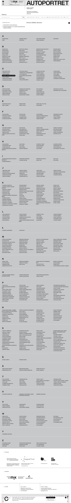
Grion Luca (39, 132)
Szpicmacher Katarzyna (59, 347)
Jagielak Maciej (5, 171)
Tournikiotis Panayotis (7, 383)
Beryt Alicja (22, 57)
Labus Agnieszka (6, 214)
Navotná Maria (5, 262)
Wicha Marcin (22, 417)
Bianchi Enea (22, 60)
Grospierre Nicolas (41, 133)
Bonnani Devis (39, 59)
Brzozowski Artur (57, 53)
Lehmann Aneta (22, 215)
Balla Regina (5, 53)
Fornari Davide (22, 118)
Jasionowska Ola (23, 176)
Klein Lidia (21, 195)
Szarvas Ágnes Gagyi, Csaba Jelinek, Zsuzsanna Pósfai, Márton (59, 332)
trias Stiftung (22, 383)
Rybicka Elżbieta (57, 318)
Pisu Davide (38, 286)
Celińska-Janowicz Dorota (8, 75)
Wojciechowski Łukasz (41, 420)
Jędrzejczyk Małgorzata (59, 171)
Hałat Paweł (22, 147)
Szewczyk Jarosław (58, 344)
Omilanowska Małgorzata (42, 274)
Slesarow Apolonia (24, 330)
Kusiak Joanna (56, 202)
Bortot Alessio (57, 50)
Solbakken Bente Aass (24, 340)
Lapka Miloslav (5, 215)
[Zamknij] (65, 497)
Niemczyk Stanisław (58, 261)
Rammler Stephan (6, 318)
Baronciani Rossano (7, 60)
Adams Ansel (5, 38)
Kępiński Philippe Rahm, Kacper (26, 191)
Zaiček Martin (5, 444)
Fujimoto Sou (56, 118)
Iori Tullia (55, 158)
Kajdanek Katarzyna (7, 185)
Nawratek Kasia (6, 264)
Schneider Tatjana (6, 338)
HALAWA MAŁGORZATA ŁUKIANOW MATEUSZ (9, 149)
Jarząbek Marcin (23, 174)
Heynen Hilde (39, 147)
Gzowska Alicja (57, 133)
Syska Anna (39, 349)
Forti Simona (39, 114)
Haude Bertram (40, 145)
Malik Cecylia (5, 250)
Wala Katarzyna (6, 417)
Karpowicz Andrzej (7, 200)
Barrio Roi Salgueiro (7, 62)
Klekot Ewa (22, 196)
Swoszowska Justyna (41, 346)
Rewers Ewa (22, 318)
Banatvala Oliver (6, 56)
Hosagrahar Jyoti (57, 145)
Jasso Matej (39, 170)
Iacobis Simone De (6, 161)
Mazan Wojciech (23, 252)
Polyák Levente (40, 298)
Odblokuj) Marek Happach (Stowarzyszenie (8, 275)
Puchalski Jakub (57, 299)
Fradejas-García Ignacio (42, 115)
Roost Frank (39, 314)
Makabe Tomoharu (6, 246)
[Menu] (3, 1)
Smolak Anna (22, 336)
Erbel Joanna (5, 105)
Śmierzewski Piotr (6, 370)
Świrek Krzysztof (40, 368)
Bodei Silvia (39, 56)
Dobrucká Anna (6, 94)
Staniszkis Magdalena (24, 349)
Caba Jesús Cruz (6, 71)
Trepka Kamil (22, 382)
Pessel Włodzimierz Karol (25, 289)
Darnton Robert (6, 88)
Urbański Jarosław (40, 394)
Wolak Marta (39, 425)
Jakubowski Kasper (6, 174)
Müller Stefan (56, 248)
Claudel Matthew (40, 71)
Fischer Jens (22, 114)
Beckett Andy (22, 54)
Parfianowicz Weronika (7, 298)
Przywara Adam (57, 296)
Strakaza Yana (39, 340)
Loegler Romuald (57, 214)
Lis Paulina (38, 215)
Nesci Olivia (22, 264)
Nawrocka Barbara (23, 261)
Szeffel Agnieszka (57, 339)
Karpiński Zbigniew (6, 199)
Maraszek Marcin (23, 242)
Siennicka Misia (5, 340)
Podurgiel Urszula (40, 292)
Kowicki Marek (39, 195)
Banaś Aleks (5, 54)
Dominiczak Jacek (23, 90)
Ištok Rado (55, 160)
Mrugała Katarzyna (58, 246)
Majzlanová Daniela (7, 245)
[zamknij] (69, 23)
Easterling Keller (6, 103)
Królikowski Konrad (58, 194)
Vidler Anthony (40, 405)
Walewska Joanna (6, 419)
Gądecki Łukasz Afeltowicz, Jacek (8, 134)
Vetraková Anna (40, 404)
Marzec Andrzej (23, 248)
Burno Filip (56, 57)
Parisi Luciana (5, 299)
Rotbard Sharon (40, 320)
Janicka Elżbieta (23, 170)
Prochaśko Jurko (57, 292)
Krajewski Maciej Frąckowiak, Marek (43, 203)
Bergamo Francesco (24, 56)
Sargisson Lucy (6, 333)
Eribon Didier (22, 103)
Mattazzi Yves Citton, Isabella (26, 249)
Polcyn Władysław (40, 296)
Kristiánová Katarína (58, 191)
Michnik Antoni (39, 249)
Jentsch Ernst (39, 174)
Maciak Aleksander (6, 239)
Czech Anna (56, 74)
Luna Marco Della (57, 218)
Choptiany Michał (23, 71)
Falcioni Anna (5, 114)
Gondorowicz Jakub (24, 133)
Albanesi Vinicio (23, 38)
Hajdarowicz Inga (6, 145)
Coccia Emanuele (40, 74)
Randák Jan (5, 320)
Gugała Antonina (57, 130)
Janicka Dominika (6, 176)
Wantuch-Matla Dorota (7, 423)
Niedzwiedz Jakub (40, 265)
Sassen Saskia (5, 335)
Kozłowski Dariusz (40, 198)
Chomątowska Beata (7, 79)
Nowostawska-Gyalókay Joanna (61, 265)
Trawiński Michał (23, 379)
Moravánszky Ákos (57, 245)
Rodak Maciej (39, 310)
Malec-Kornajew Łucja (7, 249)
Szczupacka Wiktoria (58, 337)
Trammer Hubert (6, 384)
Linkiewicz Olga (40, 214)
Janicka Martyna (23, 171)
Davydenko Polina (6, 90)
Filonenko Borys (6, 117)
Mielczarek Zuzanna (41, 250)
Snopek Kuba (22, 338)
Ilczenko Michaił (23, 160)
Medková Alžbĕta (40, 242)
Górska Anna (39, 127)
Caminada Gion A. (6, 72)
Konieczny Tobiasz (23, 204)
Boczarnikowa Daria (41, 54)
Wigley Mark (22, 419)
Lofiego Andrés (57, 215)
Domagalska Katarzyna (24, 88)
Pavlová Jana (22, 285)
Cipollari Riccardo (23, 79)
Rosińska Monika (40, 318)
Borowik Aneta (56, 49)
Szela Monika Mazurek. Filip (59, 340)
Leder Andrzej (5, 220)
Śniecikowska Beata (23, 368)
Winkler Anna (22, 423)
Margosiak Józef (23, 243)
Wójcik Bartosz (57, 419)
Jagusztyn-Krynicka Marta (8, 173)
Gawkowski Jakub (6, 130)
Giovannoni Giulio (23, 132)
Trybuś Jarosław (40, 383)
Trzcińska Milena (40, 384)
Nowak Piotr (56, 264)
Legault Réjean (22, 214)
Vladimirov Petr (40, 407)
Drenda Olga (22, 91)
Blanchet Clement (40, 52)
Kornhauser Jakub (40, 188)
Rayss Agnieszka (23, 314)
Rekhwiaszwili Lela (23, 317)
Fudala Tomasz (57, 117)
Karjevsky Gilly (6, 192)
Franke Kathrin (39, 118)
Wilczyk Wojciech (23, 420)
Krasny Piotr (56, 186)
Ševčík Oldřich (5, 359)
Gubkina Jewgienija (57, 127)
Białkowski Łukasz (23, 59)
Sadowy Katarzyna (6, 330)
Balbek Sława (5, 52)
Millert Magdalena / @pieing (60, 239)
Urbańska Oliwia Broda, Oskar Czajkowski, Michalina (26, 395)
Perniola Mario (22, 288)
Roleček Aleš (39, 311)
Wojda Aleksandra (40, 422)
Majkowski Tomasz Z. (7, 243)
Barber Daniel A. (6, 57)
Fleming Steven (23, 117)
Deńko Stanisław (6, 93)
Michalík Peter (39, 246)
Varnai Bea (21, 405)
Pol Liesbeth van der (41, 295)
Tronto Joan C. (39, 379)
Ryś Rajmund (56, 320)
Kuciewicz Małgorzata (58, 199)
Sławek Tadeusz (23, 332)
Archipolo (21, 40)
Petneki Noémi (22, 291)
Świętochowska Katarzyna (25, 370)
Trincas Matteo (23, 384)
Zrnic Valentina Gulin (41, 443)
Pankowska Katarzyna (7, 295)
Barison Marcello (6, 59)
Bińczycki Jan (39, 50)
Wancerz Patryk (6, 422)
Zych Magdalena (40, 444)
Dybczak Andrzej (40, 93)
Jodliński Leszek (57, 173)
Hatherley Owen (40, 144)
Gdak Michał (22, 127)
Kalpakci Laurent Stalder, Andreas (8, 187)
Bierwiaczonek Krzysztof (42, 49)
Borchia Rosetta (40, 62)
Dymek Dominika (40, 94)
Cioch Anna (22, 78)
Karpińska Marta (6, 197)
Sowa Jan (21, 343)
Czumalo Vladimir (57, 77)
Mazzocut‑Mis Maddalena (42, 239)
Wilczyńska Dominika (24, 422)
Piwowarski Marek (40, 288)
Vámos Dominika (6, 405)
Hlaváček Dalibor (57, 144)
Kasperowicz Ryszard (7, 205)
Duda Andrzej (39, 88)
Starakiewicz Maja (40, 332)
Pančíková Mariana (6, 293)
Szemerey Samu (57, 341)
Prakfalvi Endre (57, 291)
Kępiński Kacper (23, 189)
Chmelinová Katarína (7, 78)
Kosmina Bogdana (40, 191)
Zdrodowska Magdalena (25, 443)
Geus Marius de (22, 129)
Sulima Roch (39, 343)
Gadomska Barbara (6, 127)
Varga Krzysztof (6, 407)
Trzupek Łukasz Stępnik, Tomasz (60, 380)
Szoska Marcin (56, 346)
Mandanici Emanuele (24, 239)
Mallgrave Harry (6, 252)
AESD (3, 40)
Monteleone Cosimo (58, 243)
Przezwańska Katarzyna (59, 295)
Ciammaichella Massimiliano (26, 72)
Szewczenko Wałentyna (59, 343)
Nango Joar (5, 261)
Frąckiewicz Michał (58, 114)
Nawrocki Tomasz (23, 262)
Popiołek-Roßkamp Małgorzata (60, 286)
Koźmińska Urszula (40, 199)
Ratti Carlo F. (22, 311)
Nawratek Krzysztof (7, 265)
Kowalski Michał (40, 194)
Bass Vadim (21, 50)
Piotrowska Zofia (23, 298)
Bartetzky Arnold (23, 49)
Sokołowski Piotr (23, 339)
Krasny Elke (56, 185)
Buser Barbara (56, 60)
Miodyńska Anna (57, 242)
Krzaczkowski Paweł (58, 196)
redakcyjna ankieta (23, 315)
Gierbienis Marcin (23, 130)
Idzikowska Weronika (24, 158)
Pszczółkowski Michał (58, 298)
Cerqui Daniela (5, 77)
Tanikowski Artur (6, 380)
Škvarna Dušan (22, 359)
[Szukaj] (23, 17)
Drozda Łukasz (22, 93)
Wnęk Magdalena (40, 419)
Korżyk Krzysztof (40, 189)
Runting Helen (56, 312)
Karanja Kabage (6, 190)
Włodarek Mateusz (40, 417)
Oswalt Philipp (39, 276)
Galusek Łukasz (6, 129)
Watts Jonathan (6, 425)
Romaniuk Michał (40, 312)
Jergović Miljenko (40, 176)
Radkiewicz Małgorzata (7, 314)
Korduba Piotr (39, 186)
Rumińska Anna (56, 311)
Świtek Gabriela (40, 370)
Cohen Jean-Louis (40, 75)
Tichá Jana (4, 382)
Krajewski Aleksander (41, 201)
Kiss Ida (21, 194)
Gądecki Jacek (5, 132)
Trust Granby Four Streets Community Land (42, 381)
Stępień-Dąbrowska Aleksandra (43, 338)
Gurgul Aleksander (58, 132)
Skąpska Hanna (5, 349)
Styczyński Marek (40, 342)
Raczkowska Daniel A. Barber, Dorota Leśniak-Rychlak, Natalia (9, 311)
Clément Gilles (39, 72)
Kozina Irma (39, 196)
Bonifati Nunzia (40, 57)
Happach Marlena (23, 148)
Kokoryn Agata (22, 198)
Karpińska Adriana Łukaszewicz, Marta (9, 196)
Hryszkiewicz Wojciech (59, 148)
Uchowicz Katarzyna (7, 394)
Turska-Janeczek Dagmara (59, 382)
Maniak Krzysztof (23, 240)
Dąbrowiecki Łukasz (7, 91)
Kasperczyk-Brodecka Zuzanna (9, 203)
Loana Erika (39, 220)
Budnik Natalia (56, 54)
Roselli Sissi (39, 317)
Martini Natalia (22, 246)
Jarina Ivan (21, 173)
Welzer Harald (22, 416)
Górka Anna (22, 135)
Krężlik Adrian (56, 189)
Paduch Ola (5, 285)
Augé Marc (55, 38)
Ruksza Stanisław (57, 310)
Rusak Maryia (56, 314)
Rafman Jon (5, 315)
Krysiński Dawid (57, 195)
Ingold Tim (38, 160)
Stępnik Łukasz (39, 339)
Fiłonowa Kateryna (6, 118)
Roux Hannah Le (40, 321)
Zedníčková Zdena (23, 444)
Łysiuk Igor (21, 230)
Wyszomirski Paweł (57, 422)
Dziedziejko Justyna (58, 88)
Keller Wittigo (22, 186)
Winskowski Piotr (23, 425)
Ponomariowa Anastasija (42, 299)
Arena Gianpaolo (40, 40)
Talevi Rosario (5, 379)
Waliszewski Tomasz (7, 420)
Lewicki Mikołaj (23, 218)
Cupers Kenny (56, 71)
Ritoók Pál (21, 320)
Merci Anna (39, 245)
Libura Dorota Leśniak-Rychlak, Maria (26, 221)
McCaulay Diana (40, 240)
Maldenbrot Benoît (6, 248)
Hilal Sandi (39, 148)
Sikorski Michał (6, 343)
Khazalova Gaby (23, 192)
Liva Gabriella (39, 218)
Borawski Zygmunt (40, 60)
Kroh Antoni (56, 192)
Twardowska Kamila (58, 384)
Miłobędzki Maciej (57, 240)
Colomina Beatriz (40, 77)
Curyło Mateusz (57, 72)
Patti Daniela (5, 301)
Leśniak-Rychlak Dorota (25, 217)
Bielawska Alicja (23, 62)
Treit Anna (21, 380)
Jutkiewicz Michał (57, 174)
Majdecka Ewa (5, 240)
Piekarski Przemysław (24, 296)
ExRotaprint (39, 105)
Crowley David (39, 79)
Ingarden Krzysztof (41, 158)
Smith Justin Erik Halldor (25, 335)
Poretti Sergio (56, 288)
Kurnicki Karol (56, 201)
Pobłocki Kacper (40, 289)
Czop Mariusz (56, 75)
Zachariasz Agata (6, 443)
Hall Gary (21, 145)
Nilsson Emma (56, 262)
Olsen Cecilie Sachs (24, 276)
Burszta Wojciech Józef (59, 59)
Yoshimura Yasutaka (7, 434)
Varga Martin (22, 404)
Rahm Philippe (5, 317)
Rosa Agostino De (40, 315)
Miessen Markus (40, 252)
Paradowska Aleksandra (8, 296)
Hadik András (5, 144)
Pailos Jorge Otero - (7, 289)
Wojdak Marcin (40, 423)
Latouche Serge (6, 217)
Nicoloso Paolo (40, 264)
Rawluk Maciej (22, 312)
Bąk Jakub (21, 53)
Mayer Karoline (23, 250)
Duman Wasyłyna (40, 91)
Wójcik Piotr (56, 420)
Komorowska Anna (23, 201)
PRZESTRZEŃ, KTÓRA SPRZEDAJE (10, 25)
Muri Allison (56, 250)
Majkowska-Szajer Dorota (8, 242)
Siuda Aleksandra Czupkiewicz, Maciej (9, 346)
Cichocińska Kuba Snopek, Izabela (25, 76)
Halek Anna (22, 144)
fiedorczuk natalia (6, 115)
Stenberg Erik (39, 336)
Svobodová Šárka (40, 345)
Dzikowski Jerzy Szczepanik (59, 90)
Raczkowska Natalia (7, 312)
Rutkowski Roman (57, 317)
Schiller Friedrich (6, 336)
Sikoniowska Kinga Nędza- (8, 342)
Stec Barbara (39, 333)
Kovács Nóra (39, 192)
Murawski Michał (57, 249)
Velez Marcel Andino (24, 407)
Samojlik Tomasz (6, 332)
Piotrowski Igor (23, 299)
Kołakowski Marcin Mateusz (25, 199)
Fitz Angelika (22, 115)
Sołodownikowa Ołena (24, 342)
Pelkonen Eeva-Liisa (23, 286)
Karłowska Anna (6, 193)
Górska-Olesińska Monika (42, 129)
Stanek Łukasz (22, 348)
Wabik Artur (5, 416)
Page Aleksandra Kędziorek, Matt (8, 287)
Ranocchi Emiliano (6, 321)
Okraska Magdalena (24, 274)
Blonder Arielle (40, 53)
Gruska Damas (39, 135)
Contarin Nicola (40, 78)
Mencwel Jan (39, 243)
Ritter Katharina (23, 321)
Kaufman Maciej (23, 185)
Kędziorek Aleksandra (24, 188)
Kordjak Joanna (40, 185)
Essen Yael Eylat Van (41, 103)
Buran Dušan (56, 56)
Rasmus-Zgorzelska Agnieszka (26, 310)
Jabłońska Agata (6, 170)
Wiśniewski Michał (40, 416)
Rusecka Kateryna (57, 315)
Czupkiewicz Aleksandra (59, 78)
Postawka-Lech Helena (58, 289)
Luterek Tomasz (57, 220)
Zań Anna (4, 445)
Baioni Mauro (5, 50)
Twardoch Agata (57, 383)
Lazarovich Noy (6, 218)
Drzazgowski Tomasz (24, 94)
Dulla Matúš (39, 90)
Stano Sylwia (39, 330)
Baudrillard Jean (23, 52)
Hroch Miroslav (57, 147)
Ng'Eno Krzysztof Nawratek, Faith (43, 262)
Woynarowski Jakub (58, 417)
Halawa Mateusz (6, 147)
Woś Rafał (55, 416)
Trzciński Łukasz (57, 379)
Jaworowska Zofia (40, 171)
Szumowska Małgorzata (59, 349)
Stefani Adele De (40, 335)
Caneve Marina (5, 74)
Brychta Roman (57, 52)
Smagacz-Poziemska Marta (25, 333)
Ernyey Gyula (22, 105)
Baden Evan (5, 49)
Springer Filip (22, 346)
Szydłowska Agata (57, 350)
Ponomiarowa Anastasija (59, 285)
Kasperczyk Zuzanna (7, 202)
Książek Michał (56, 198)
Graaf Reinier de (40, 130)
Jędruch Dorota (57, 170)
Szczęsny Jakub (57, 336)
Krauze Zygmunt (57, 188)
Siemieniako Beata (6, 339)
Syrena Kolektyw (40, 348)
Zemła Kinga (22, 445)
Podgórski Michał (40, 291)
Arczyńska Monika (40, 38)
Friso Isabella (56, 115)
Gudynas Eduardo (57, 129)
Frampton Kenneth (40, 117)
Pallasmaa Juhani (6, 290)
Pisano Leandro (40, 285)
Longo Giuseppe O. (57, 217)
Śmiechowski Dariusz (7, 368)
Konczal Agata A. (23, 202)
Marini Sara (22, 245)
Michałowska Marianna (41, 248)
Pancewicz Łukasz (6, 292)
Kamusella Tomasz (6, 189)
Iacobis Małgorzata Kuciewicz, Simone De (9, 159)
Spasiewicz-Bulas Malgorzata (26, 345)
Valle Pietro (5, 404)
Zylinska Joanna (40, 445)
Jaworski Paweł (40, 173)
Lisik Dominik (39, 217)
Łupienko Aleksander (7, 230)
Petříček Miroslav (23, 292)
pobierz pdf (29, 13)
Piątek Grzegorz (23, 295)
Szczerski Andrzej (57, 334)
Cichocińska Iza (23, 74)
